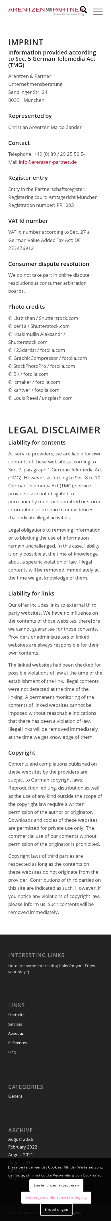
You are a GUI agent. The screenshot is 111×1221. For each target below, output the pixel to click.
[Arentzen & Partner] (46, 11)
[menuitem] (80, 11)
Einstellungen (56, 1209)
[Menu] (95, 11)
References (17, 1042)
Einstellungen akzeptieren (56, 1185)
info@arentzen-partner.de (48, 162)
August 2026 (20, 1139)
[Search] (80, 11)
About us (16, 1033)
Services (15, 1024)
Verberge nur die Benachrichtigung (56, 1197)
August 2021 (20, 1154)
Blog (12, 1051)
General (16, 1096)
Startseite (16, 1014)
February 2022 (22, 1147)
